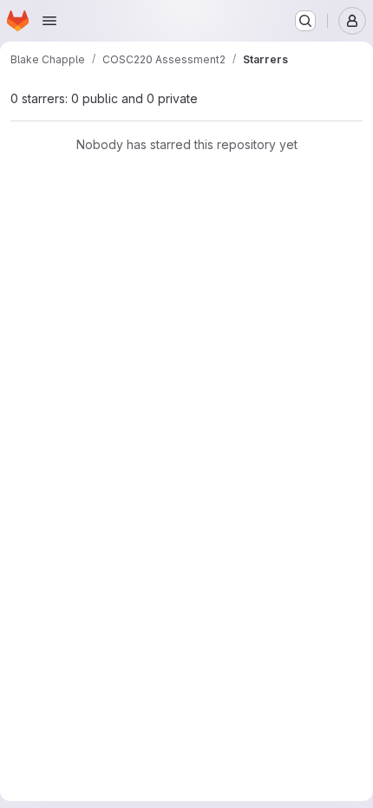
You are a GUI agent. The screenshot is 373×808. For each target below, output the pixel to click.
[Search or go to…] (305, 20)
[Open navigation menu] (49, 21)
